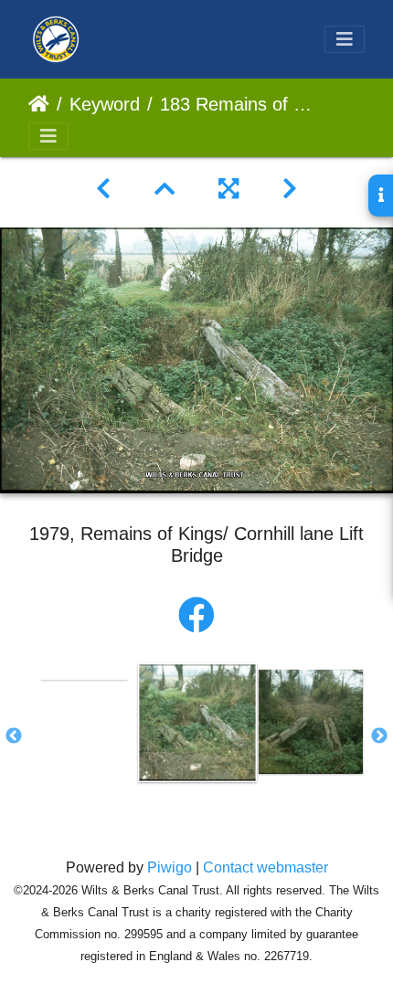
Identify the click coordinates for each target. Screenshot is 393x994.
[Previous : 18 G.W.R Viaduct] (103, 189)
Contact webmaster (265, 867)
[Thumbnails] (164, 189)
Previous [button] (14, 736)
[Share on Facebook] (196, 616)
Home (38, 104)
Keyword (104, 104)
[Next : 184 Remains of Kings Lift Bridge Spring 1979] (289, 189)
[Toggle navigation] (344, 39)
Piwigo (169, 867)
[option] (84, 678)
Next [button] (379, 736)
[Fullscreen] (228, 189)
